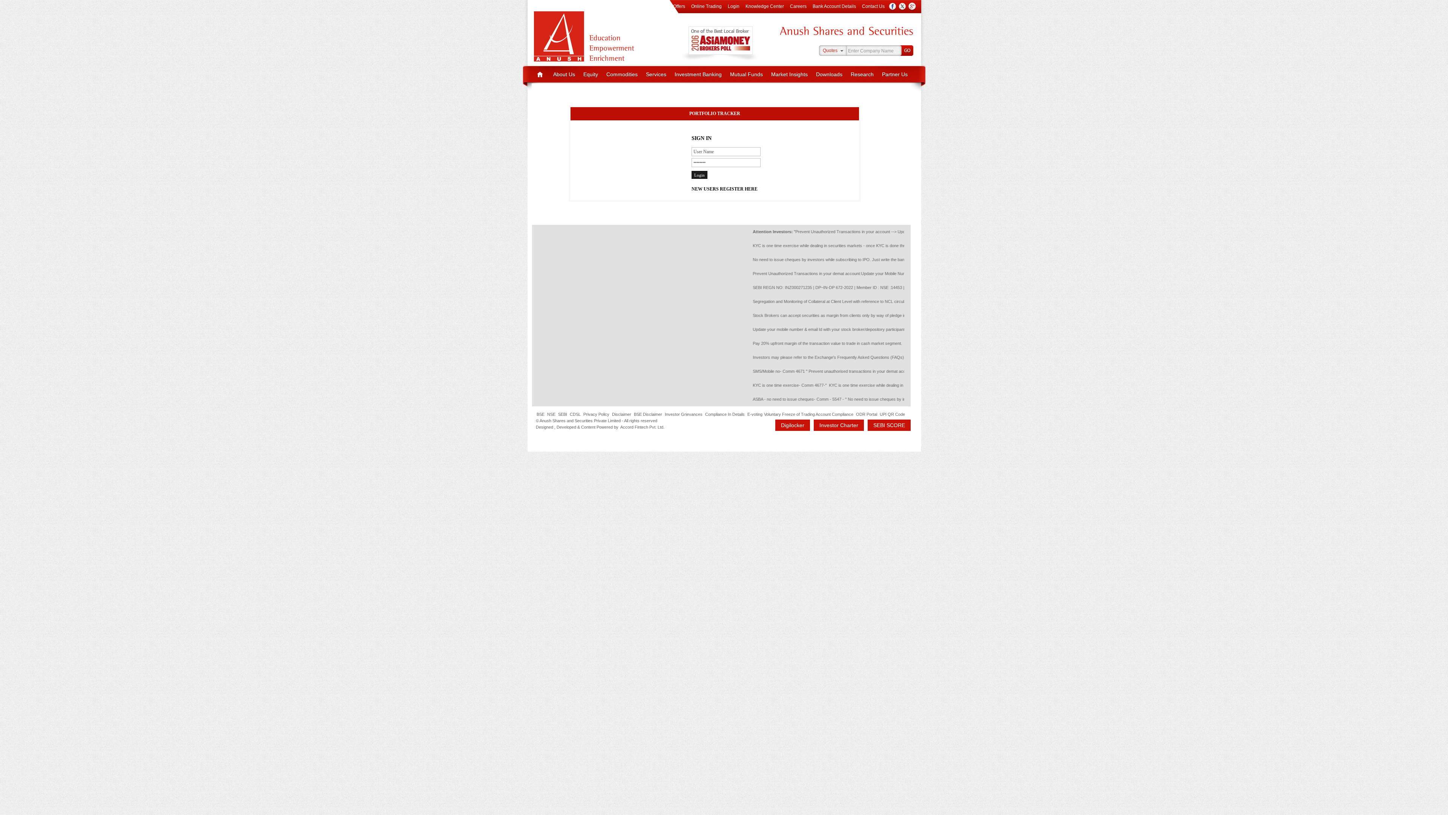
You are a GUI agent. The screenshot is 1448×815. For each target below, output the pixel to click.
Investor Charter (838, 425)
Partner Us (895, 74)
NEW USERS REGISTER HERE (725, 189)
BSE (541, 414)
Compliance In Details (725, 414)
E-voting (754, 414)
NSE (551, 414)
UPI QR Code (892, 414)
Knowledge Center (764, 6)
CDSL (575, 414)
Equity (590, 74)
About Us (564, 74)
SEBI (562, 414)
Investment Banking (698, 74)
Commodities (622, 74)
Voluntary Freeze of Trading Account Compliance (808, 414)
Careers (798, 6)
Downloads (829, 74)
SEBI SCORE (889, 425)
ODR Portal (866, 414)
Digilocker (792, 425)
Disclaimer (621, 414)
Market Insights (789, 74)
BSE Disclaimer (648, 414)
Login (733, 6)
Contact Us (873, 6)
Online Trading (706, 6)
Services (656, 74)
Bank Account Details (834, 6)
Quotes (830, 50)
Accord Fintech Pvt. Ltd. (642, 427)
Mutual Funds (746, 74)
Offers (679, 6)
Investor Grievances (684, 414)
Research (862, 74)
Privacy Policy (596, 414)
